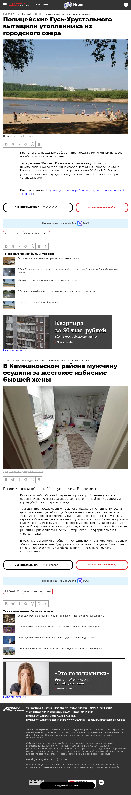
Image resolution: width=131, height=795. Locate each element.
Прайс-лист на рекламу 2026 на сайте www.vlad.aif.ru (55, 720)
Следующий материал (67, 786)
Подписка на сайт (83, 712)
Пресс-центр (61, 708)
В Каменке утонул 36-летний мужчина (38, 302)
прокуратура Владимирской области (23, 471)
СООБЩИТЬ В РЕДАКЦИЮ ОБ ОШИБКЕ (106, 720)
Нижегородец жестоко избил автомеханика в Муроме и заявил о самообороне (60, 648)
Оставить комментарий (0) (102, 207)
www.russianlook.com (21, 136)
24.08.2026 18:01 (11, 360)
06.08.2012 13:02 (11, 14)
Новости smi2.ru (14, 350)
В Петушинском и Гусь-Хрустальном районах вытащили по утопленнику (56, 291)
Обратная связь (78, 708)
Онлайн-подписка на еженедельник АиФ (48, 712)
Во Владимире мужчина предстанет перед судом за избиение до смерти (56, 637)
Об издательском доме (39, 708)
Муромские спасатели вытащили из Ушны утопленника (47, 280)
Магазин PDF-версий (101, 708)
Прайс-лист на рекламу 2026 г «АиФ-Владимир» (51, 716)
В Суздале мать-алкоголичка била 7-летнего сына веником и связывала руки (59, 626)
